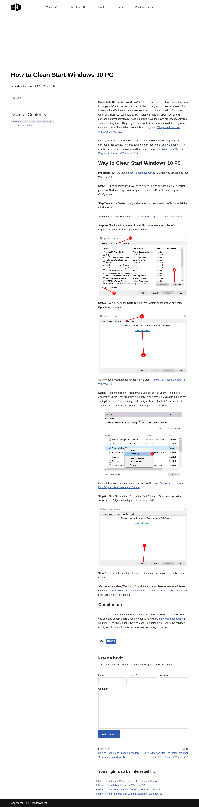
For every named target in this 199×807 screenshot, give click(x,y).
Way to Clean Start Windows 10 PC (34, 121)
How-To (101, 7)
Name (102, 675)
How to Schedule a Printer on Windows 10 (121, 785)
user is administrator (141, 172)
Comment (104, 689)
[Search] (186, 7)
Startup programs (150, 106)
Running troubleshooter (168, 618)
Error (120, 7)
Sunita (17, 86)
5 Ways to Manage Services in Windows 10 (159, 216)
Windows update (144, 7)
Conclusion (26, 125)
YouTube (16, 97)
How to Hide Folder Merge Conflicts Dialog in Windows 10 (130, 794)
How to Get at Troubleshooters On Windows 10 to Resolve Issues (148, 590)
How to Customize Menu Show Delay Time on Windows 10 (130, 781)
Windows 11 (52, 7)
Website (164, 675)
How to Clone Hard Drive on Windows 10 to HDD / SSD (129, 789)
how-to (111, 641)
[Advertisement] (62, 47)
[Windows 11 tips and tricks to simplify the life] (16, 7)
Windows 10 (78, 7)
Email (133, 675)
